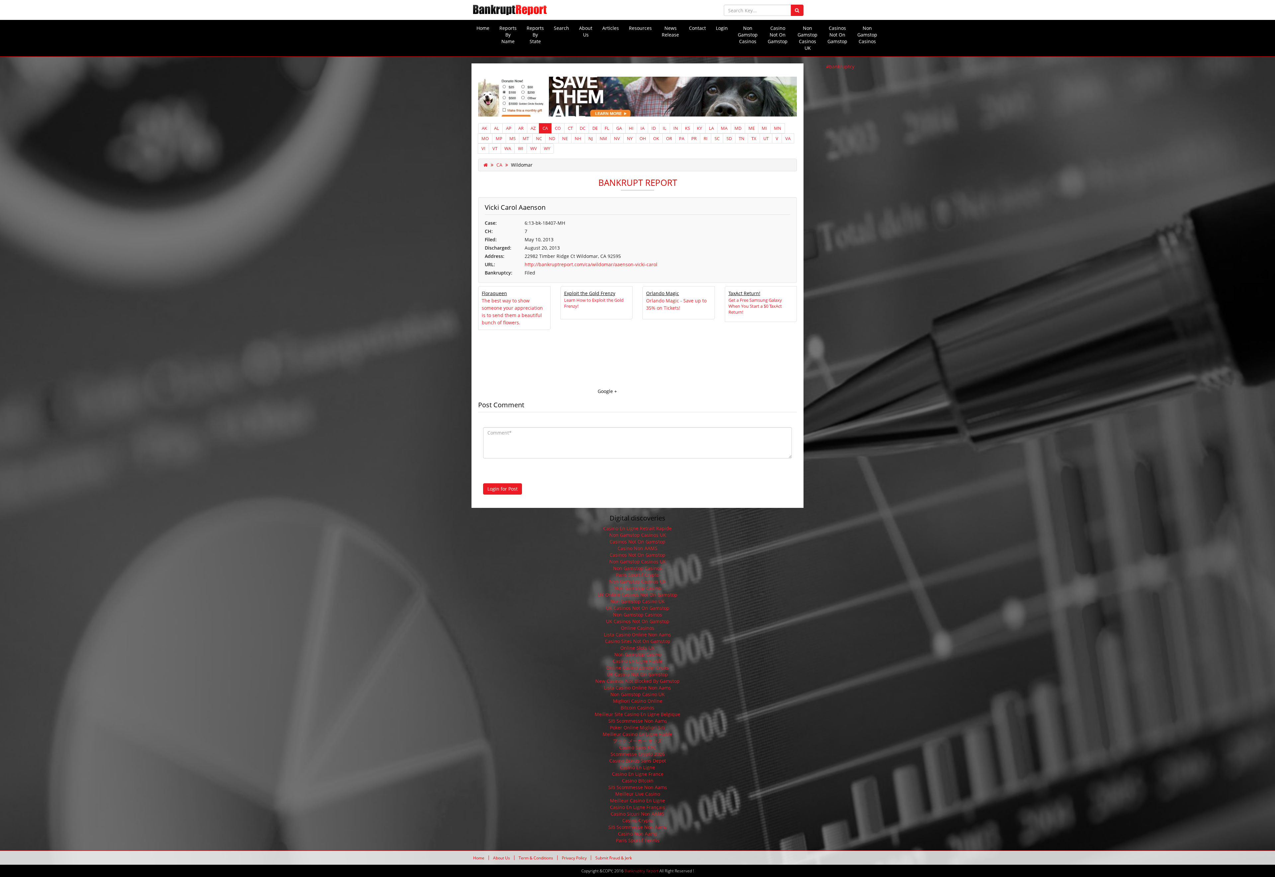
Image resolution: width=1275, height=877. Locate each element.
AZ (533, 128)
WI (520, 148)
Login (722, 28)
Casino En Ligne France (637, 774)
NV (617, 138)
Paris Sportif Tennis (637, 840)
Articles (610, 28)
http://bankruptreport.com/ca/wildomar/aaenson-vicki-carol (591, 264)
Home (482, 28)
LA (711, 128)
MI (764, 128)
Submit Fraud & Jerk (613, 858)
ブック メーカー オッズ (637, 741)
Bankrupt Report (637, 183)
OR (669, 138)
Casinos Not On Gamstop (837, 34)
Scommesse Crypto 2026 (638, 754)
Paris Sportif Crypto (637, 575)
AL (496, 128)
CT (570, 128)
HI (631, 128)
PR (694, 138)
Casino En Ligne (637, 767)
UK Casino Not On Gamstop (637, 674)
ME (751, 128)
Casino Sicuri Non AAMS (637, 814)
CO (558, 128)
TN (741, 138)
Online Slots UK (637, 648)
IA (642, 128)
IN (675, 128)
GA (619, 128)
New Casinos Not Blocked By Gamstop (637, 681)
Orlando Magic (662, 293)
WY (547, 148)
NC (539, 138)
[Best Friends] (637, 96)
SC (717, 138)
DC (582, 128)
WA (507, 148)
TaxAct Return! (744, 293)
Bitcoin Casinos (637, 707)
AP (508, 128)
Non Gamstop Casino (637, 588)
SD (729, 138)
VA (788, 138)
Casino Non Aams (637, 834)
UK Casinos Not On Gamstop (637, 608)
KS (687, 128)
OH (642, 138)
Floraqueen (494, 293)
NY (630, 138)
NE (565, 138)
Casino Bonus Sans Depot (637, 760)
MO (485, 138)
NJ (590, 138)
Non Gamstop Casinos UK (807, 38)
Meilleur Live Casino (637, 794)
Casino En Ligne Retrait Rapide (637, 528)
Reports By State (535, 34)
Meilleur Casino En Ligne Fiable (637, 734)
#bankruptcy (840, 66)
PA (681, 138)
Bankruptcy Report (641, 871)
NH (578, 138)
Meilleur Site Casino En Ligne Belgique (637, 714)
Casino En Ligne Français (637, 807)
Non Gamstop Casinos (748, 34)
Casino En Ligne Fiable (637, 661)
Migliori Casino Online (637, 701)
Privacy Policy (574, 858)
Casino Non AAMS (637, 548)
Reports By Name (508, 34)
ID (653, 128)
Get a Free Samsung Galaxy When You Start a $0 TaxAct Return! (755, 306)
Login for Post (502, 489)
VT (494, 148)
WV (533, 148)
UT (766, 138)
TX (753, 138)
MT (526, 138)
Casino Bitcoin (637, 780)
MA (724, 128)
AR (521, 128)
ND (552, 138)
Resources (640, 28)
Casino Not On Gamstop (778, 34)
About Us (585, 31)
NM (603, 138)
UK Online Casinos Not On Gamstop (637, 595)
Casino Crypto (637, 820)
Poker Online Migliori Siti (637, 727)
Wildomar (522, 165)
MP (499, 138)
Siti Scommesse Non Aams (637, 721)
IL (664, 128)
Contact (697, 28)
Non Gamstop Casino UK (637, 601)
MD (737, 128)
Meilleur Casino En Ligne (637, 800)
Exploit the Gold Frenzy (589, 293)
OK (656, 138)
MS (512, 138)
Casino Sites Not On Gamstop (637, 641)
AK (484, 128)
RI (706, 138)
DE (595, 128)
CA (545, 128)
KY (699, 128)
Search (561, 28)
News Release (670, 31)
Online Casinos (637, 628)
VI (483, 148)
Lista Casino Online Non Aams (637, 634)
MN (777, 128)
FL (607, 128)
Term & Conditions (536, 858)
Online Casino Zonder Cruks (637, 668)
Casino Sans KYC (637, 747)
